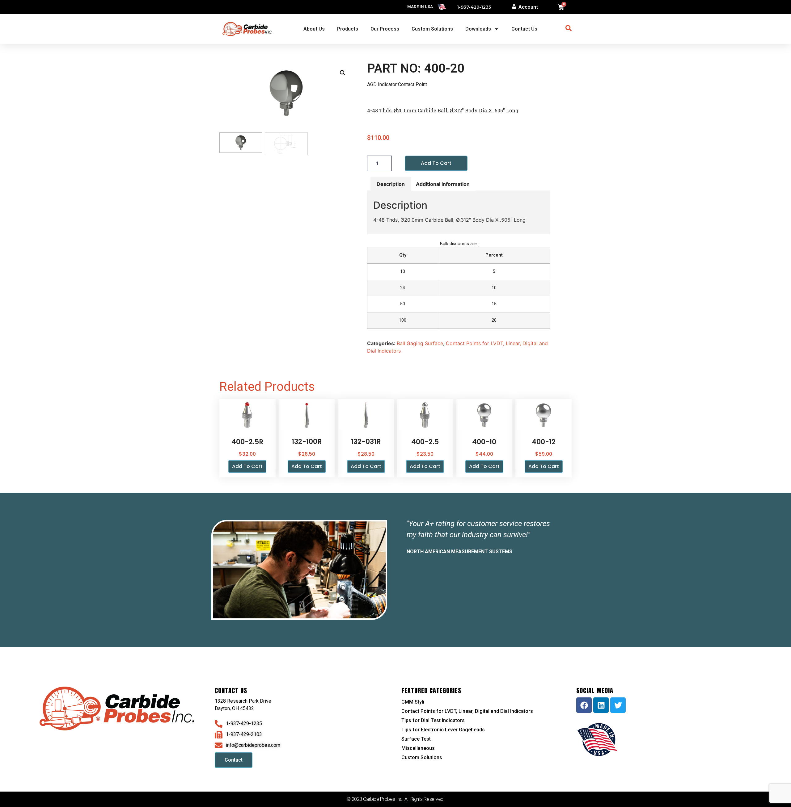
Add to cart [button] (247, 466)
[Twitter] (618, 705)
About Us (314, 29)
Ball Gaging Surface (420, 343)
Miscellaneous (418, 748)
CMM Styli (412, 702)
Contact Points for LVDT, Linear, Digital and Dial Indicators (467, 711)
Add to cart (436, 163)
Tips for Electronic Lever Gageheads (443, 730)
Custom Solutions (432, 29)
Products (347, 29)
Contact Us (524, 29)
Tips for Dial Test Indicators (433, 720)
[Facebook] (584, 705)
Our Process (384, 29)
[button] (342, 72)
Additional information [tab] (443, 184)
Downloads (478, 29)
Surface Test (416, 739)
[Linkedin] (601, 705)
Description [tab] (391, 184)
